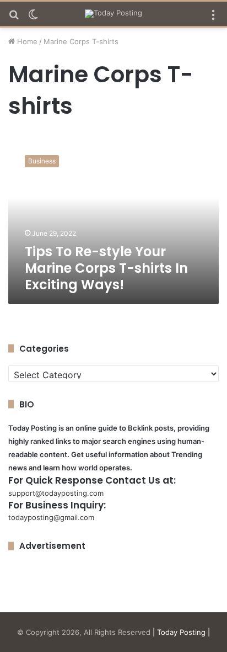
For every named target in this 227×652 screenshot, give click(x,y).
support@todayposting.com (56, 493)
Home (26, 41)
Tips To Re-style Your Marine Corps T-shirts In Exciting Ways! (106, 268)
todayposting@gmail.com (51, 517)
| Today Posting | (181, 632)
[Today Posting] (113, 13)
